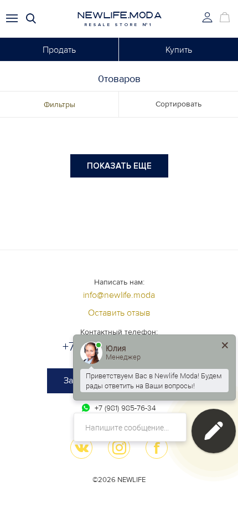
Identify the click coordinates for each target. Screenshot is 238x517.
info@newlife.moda (119, 295)
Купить (178, 49)
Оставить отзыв (119, 312)
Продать (59, 49)
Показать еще (119, 166)
